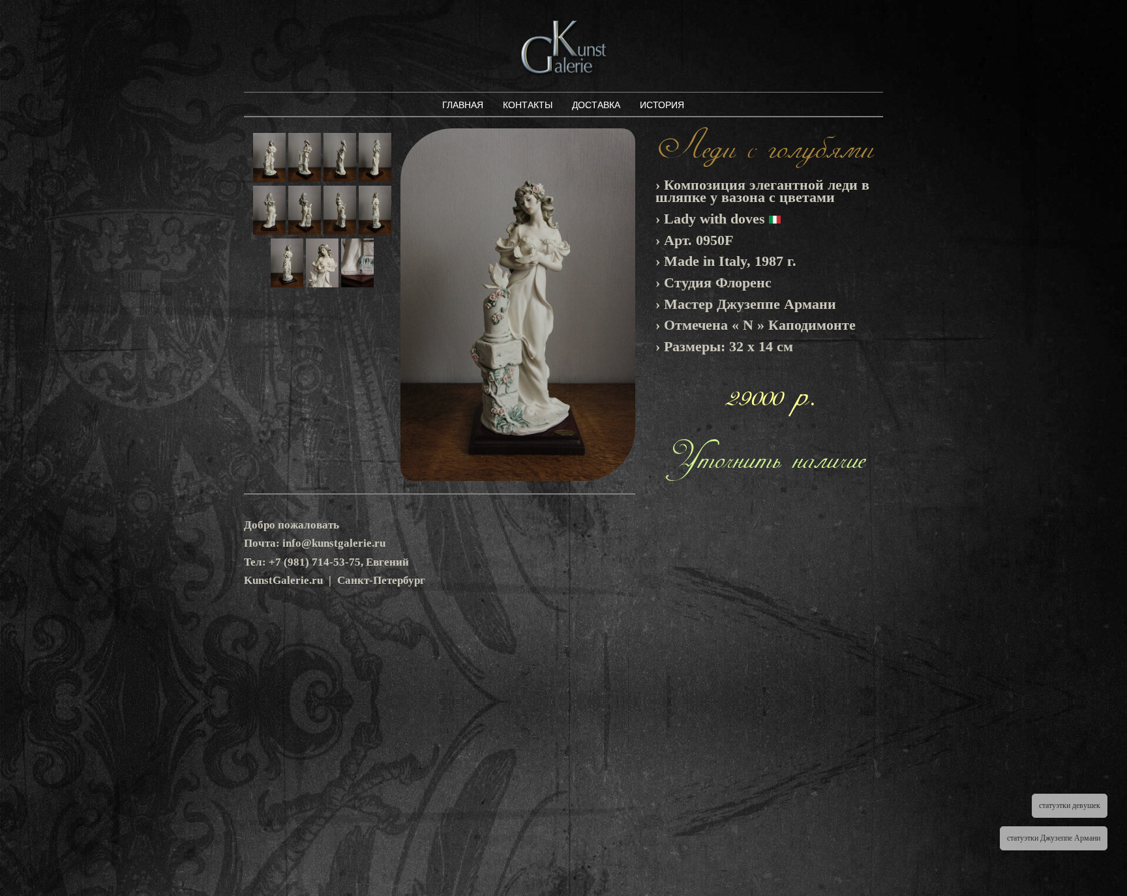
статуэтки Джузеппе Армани (1053, 838)
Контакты (527, 105)
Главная (462, 105)
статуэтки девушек (1069, 805)
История (662, 105)
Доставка (596, 105)
